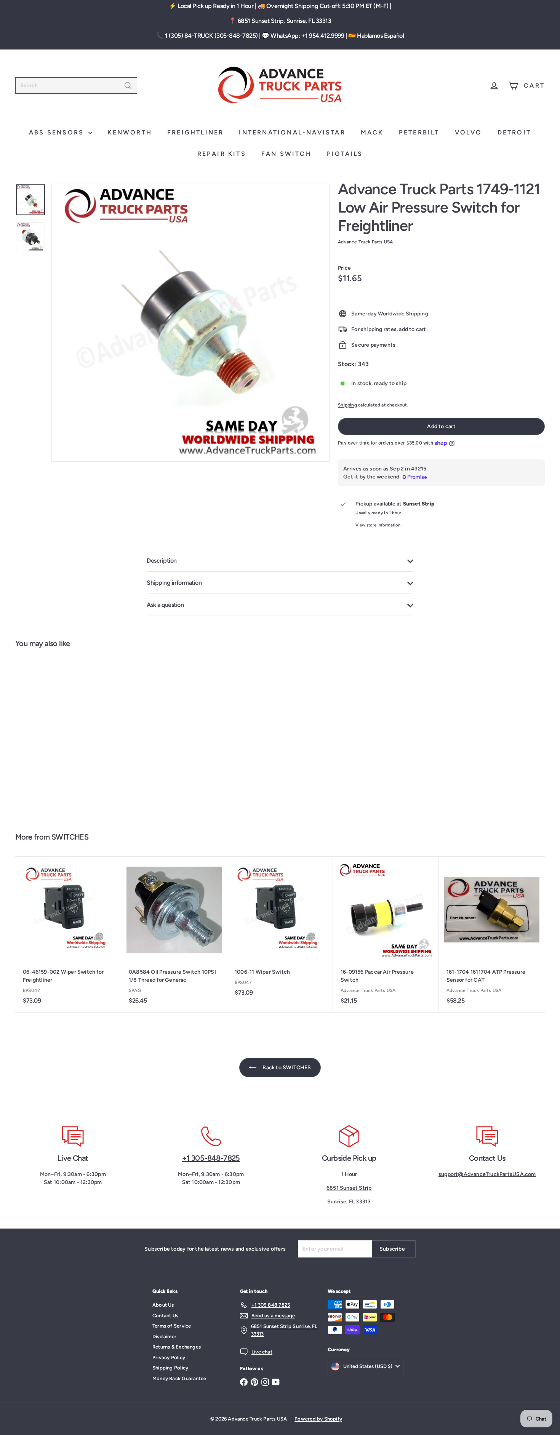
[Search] (128, 85)
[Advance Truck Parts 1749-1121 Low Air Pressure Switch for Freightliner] (59, 736)
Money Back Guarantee (179, 1378)
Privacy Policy (168, 1357)
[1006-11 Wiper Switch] (280, 930)
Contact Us (165, 1315)
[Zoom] (190, 322)
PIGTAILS (345, 153)
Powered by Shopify (318, 1419)
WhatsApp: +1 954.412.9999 (307, 35)
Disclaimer (164, 1336)
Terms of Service (171, 1326)
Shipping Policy (170, 1368)
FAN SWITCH (286, 153)
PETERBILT (419, 132)
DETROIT (514, 132)
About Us (163, 1305)
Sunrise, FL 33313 (349, 1201)
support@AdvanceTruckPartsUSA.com (487, 1174)
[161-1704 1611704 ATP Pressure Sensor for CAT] (492, 934)
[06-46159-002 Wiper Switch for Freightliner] (68, 934)
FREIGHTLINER (195, 132)
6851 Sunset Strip (349, 1188)
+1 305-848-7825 (211, 1158)
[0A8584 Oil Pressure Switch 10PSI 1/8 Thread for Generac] (174, 934)
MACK (372, 132)
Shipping (347, 405)
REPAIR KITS (221, 153)
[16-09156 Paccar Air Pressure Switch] (386, 934)
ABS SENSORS (57, 132)
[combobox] (76, 85)
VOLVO (468, 132)
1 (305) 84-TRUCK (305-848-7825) (211, 35)
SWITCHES (69, 836)
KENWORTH (129, 132)
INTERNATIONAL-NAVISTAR (292, 132)
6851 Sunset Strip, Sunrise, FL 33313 (284, 20)
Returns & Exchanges (176, 1347)
